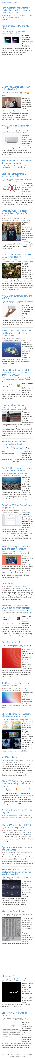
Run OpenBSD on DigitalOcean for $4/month (17, 506)
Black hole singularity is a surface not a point (14, 175)
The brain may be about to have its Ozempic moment (17, 161)
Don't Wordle (8, 583)
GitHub (17, 1054)
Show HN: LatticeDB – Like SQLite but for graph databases (17, 606)
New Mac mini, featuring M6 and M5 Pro (17, 297)
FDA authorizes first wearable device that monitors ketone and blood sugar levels (17, 10)
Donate (23, 1054)
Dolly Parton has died (12, 642)
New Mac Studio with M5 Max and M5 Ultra (16, 126)
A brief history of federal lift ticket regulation (17, 811)
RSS (12, 1054)
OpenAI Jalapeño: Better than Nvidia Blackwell (16, 88)
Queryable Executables (13, 404)
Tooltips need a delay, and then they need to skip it (16, 684)
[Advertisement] (17, 71)
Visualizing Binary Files (13, 910)
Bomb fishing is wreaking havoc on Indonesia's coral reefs (17, 469)
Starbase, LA (8, 975)
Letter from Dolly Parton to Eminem (14, 1014)
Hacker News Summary (9, 2)
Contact (29, 1054)
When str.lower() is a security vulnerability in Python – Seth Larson (15, 213)
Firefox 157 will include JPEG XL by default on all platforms (17, 826)
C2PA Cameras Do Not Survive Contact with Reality (17, 255)
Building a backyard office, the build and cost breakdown (16, 547)
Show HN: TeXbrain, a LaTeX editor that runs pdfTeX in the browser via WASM (16, 372)
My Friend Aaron (10, 757)
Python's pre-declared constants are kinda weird (17, 848)
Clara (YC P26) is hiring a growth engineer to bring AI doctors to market (17, 783)
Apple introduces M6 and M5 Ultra (15, 27)
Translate (5, 1054)
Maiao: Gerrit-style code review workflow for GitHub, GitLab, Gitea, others (16, 333)
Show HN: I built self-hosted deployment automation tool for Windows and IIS (16, 872)
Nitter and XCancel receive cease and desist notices (14, 442)
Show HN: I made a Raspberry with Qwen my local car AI (16, 715)
